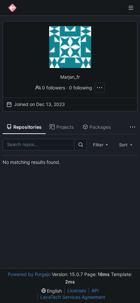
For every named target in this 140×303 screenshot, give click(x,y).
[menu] (51, 291)
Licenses (76, 290)
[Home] (12, 8)
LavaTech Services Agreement (72, 297)
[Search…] (80, 144)
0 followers (53, 87)
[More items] (132, 127)
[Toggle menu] (131, 8)
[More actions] (99, 88)
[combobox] (101, 145)
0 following (80, 87)
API (95, 290)
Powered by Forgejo (29, 274)
